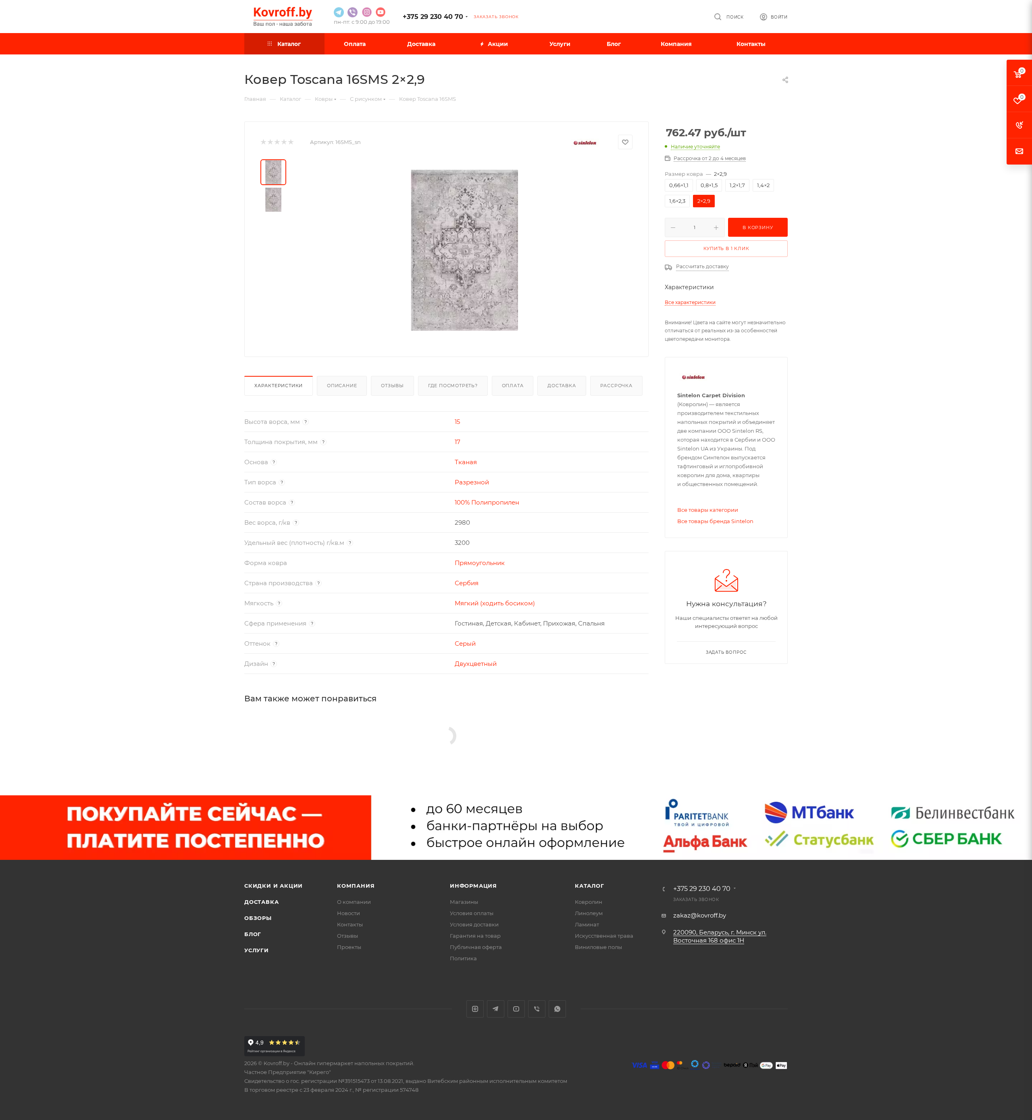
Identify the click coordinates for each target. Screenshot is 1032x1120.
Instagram (475, 1009)
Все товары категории (707, 510)
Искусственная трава (604, 935)
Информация (473, 885)
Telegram (495, 1009)
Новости (348, 913)
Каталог (589, 885)
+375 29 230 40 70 (433, 17)
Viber (536, 1009)
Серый (465, 643)
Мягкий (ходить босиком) (495, 603)
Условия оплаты (471, 913)
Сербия (467, 583)
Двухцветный (476, 663)
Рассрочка (616, 385)
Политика (463, 958)
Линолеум (589, 913)
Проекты (349, 947)
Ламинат (587, 924)
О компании (354, 902)
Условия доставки (474, 924)
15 (457, 421)
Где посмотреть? (453, 385)
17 (457, 442)
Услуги (256, 950)
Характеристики (278, 385)
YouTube (516, 1009)
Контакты (350, 924)
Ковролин (588, 902)
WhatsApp (557, 1009)
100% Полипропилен (487, 502)
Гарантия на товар (475, 935)
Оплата (513, 385)
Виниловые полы (598, 947)
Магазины (464, 902)
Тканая (466, 462)
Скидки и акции (273, 885)
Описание (342, 385)
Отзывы (392, 385)
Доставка (561, 385)
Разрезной (472, 482)
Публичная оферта (476, 947)
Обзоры (258, 918)
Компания (356, 885)
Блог (252, 934)
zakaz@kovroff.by (699, 915)
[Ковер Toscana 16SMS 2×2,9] (464, 250)
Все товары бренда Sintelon (715, 521)
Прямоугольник (480, 563)
